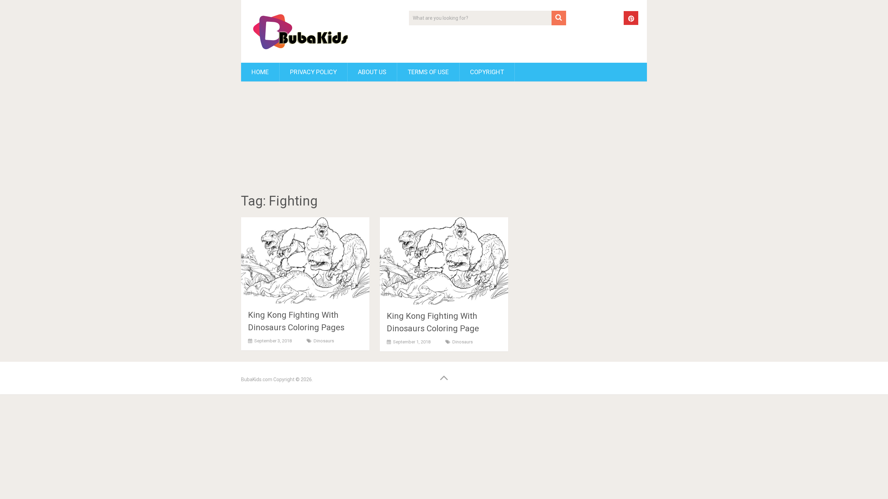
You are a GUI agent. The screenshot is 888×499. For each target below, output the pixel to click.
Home (260, 72)
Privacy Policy (313, 72)
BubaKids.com (256, 379)
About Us (372, 72)
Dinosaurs (324, 340)
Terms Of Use (428, 72)
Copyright (487, 72)
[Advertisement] (444, 138)
